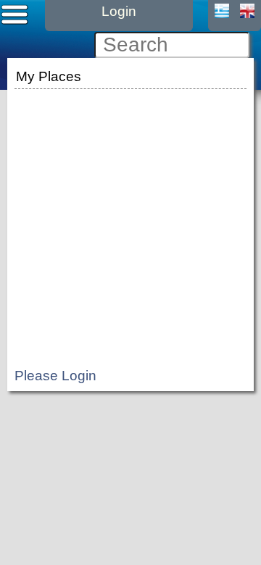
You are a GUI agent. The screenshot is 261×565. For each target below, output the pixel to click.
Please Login (55, 375)
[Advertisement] (130, 223)
